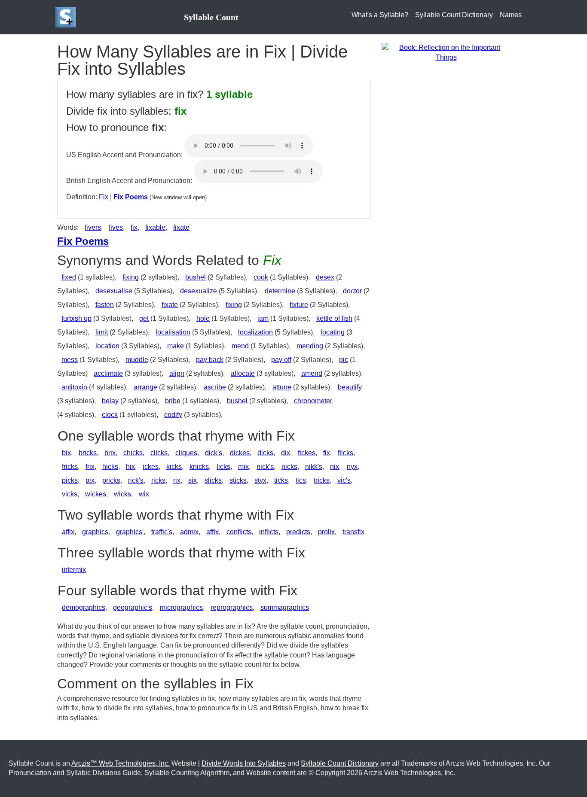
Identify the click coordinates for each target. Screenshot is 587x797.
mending (310, 346)
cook (261, 277)
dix (285, 452)
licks (223, 466)
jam (263, 318)
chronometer (313, 401)
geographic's (132, 607)
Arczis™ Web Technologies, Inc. (120, 763)
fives (116, 227)
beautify (350, 387)
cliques (186, 452)
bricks (88, 452)
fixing (130, 277)
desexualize (198, 291)
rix (176, 480)
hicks (110, 466)
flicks (345, 452)
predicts (298, 531)
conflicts (238, 531)
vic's (344, 480)
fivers (93, 227)
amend (311, 373)
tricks (322, 480)
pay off (281, 359)
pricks (111, 480)
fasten (104, 304)
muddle (136, 359)
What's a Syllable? (380, 14)
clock (110, 414)
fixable (155, 227)
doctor (352, 291)
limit (101, 332)
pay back (209, 359)
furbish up (76, 318)
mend (240, 346)
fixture (299, 304)
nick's (265, 466)
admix (189, 531)
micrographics (181, 607)
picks (70, 480)
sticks (238, 480)
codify (173, 414)
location (107, 346)
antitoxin (74, 387)
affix (68, 531)
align (176, 373)
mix (243, 466)
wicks (122, 494)
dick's (213, 452)
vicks (69, 494)
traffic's (161, 531)
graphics (95, 531)
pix (90, 480)
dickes (240, 452)
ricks (158, 480)
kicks (174, 466)
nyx (352, 466)
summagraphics (284, 607)
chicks (133, 452)
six (192, 480)
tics (301, 480)
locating (333, 332)
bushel (195, 277)
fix (134, 227)
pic (343, 359)
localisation (173, 332)
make (175, 346)
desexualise (113, 291)
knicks (199, 466)
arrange (145, 387)
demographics (83, 607)
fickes (306, 452)
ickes (151, 466)
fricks (70, 466)
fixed (68, 277)
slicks (213, 480)
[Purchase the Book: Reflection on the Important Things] (446, 52)
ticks (281, 480)
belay (110, 401)
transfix (353, 531)
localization (255, 332)
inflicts (268, 531)
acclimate (108, 373)
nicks (289, 466)
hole (203, 318)
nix (334, 466)
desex (325, 277)
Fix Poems (130, 197)
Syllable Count (211, 17)
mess (69, 359)
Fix (103, 197)
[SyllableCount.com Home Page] (67, 17)
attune (281, 387)
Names (511, 14)
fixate (181, 227)
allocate (243, 373)
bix (66, 452)
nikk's (313, 466)
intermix (74, 569)
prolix (326, 531)
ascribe (215, 387)
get (144, 318)
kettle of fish (334, 318)
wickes (95, 494)
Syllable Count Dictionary (454, 14)
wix (144, 494)
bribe (172, 401)
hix (130, 466)
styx (260, 480)
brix (110, 452)
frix (90, 466)
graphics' (130, 531)
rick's (136, 480)
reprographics (232, 607)
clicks (159, 452)
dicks (265, 452)
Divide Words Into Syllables (244, 763)
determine (280, 291)
